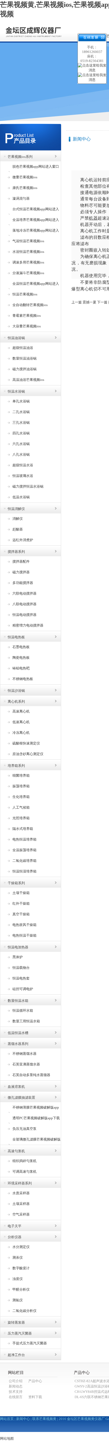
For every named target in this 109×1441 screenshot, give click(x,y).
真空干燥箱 (21, 914)
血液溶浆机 (16, 1087)
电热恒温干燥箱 (24, 935)
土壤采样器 (21, 1204)
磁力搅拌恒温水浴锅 (27, 486)
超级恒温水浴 (22, 465)
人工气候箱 (21, 807)
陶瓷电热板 (21, 658)
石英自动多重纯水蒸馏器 (31, 1075)
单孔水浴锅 (21, 401)
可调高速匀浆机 (24, 1172)
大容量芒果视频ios (26, 326)
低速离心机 (21, 722)
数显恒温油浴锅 (24, 358)
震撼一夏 (89, 302)
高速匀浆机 (16, 1151)
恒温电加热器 (18, 947)
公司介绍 (15, 1381)
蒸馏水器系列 (18, 1044)
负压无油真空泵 (24, 1129)
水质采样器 (21, 1193)
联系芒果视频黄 (44, 1419)
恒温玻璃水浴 (22, 476)
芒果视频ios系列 (20, 157)
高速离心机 (21, 711)
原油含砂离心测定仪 (27, 754)
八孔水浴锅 (21, 454)
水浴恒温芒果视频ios (28, 252)
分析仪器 (14, 1237)
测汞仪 (17, 1257)
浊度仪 (17, 1279)
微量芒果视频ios (24, 177)
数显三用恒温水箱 (26, 1021)
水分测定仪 (21, 1247)
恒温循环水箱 (22, 1010)
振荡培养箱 (21, 786)
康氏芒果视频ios (24, 188)
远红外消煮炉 (22, 540)
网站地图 (7, 1438)
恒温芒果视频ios (24, 294)
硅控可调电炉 (22, 989)
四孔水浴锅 (21, 433)
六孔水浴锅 (21, 444)
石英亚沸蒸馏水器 (26, 1064)
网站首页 (7, 1419)
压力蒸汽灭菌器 (20, 1333)
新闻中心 (23, 1419)
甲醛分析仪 (21, 1289)
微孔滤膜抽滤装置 (21, 1098)
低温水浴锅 (21, 497)
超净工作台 (16, 1355)
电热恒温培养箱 (24, 839)
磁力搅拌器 (21, 572)
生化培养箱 (21, 797)
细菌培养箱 (21, 775)
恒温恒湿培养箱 (24, 871)
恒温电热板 (16, 637)
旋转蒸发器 (16, 1322)
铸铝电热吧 (21, 668)
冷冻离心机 (21, 733)
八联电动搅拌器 (24, 604)
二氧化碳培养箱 (24, 861)
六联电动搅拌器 (24, 593)
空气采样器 (21, 1214)
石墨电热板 (21, 647)
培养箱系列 (16, 766)
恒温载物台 (21, 968)
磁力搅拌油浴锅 (24, 369)
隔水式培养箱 (22, 829)
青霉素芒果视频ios (26, 316)
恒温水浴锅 (16, 391)
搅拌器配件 (21, 561)
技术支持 (15, 1392)
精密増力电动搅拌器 (27, 625)
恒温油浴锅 (16, 338)
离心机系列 (16, 701)
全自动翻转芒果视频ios (30, 305)
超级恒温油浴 (22, 348)
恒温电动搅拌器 (24, 615)
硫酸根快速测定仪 (26, 743)
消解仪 (17, 519)
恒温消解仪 (16, 509)
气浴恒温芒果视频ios (28, 241)
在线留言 (15, 1397)
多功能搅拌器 (22, 583)
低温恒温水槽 (18, 1033)
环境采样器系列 (20, 1183)
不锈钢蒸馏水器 (24, 1054)
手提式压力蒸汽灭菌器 (29, 1343)
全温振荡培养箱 (24, 850)
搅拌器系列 (16, 552)
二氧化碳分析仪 (24, 1311)
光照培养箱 (21, 818)
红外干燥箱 (21, 903)
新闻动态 (15, 1386)
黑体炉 (17, 957)
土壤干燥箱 (21, 893)
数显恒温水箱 (18, 1001)
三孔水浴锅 (21, 423)
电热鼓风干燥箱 (24, 925)
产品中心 (35, 1381)
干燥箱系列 (16, 883)
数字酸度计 (21, 1268)
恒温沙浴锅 (16, 691)
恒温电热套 (21, 978)
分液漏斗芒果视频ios (28, 273)
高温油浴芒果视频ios (28, 380)
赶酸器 (17, 529)
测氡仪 (17, 1300)
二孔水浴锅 (21, 412)
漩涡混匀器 (21, 198)
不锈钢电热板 (22, 679)
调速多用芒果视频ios (28, 262)
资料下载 (35, 1397)
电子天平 (14, 1226)
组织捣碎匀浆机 (24, 1161)
